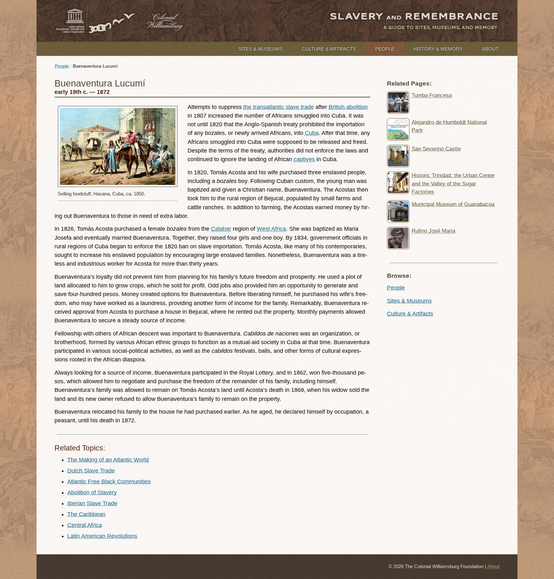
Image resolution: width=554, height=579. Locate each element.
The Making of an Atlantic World (108, 460)
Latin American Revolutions (102, 536)
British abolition (348, 107)
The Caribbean (86, 514)
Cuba (312, 133)
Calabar (221, 229)
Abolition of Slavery (92, 492)
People (384, 49)
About (490, 49)
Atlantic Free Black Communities (109, 481)
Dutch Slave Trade (91, 470)
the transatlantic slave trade (278, 107)
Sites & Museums (260, 49)
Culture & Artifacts (329, 49)
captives (304, 159)
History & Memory (438, 49)
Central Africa (84, 525)
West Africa (271, 229)
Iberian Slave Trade (92, 503)
